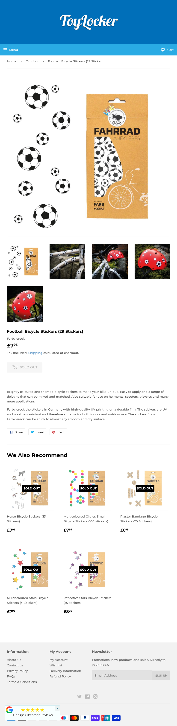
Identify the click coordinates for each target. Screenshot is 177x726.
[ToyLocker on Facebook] (87, 697)
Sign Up (161, 675)
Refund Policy (60, 676)
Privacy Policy (17, 671)
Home (11, 61)
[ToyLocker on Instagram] (95, 697)
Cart (170, 50)
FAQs (11, 676)
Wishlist (56, 665)
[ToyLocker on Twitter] (79, 697)
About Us (14, 660)
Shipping (35, 353)
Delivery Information (65, 671)
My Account (59, 660)
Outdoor (32, 61)
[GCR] (9, 710)
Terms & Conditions (22, 682)
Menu (13, 50)
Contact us (15, 665)
